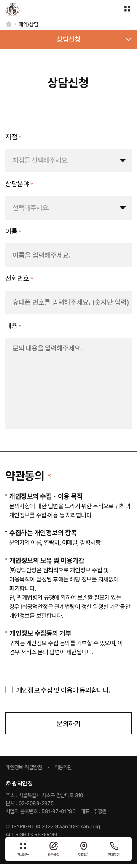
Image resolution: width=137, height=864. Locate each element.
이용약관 (63, 768)
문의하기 (68, 723)
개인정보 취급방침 (24, 768)
